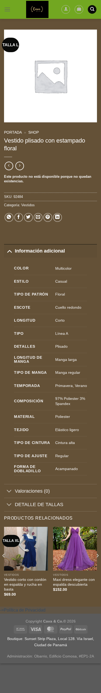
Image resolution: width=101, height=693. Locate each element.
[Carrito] (79, 9)
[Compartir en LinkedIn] (57, 217)
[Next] (97, 566)
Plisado (61, 346)
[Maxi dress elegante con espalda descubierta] (75, 549)
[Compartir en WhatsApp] (9, 217)
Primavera (64, 385)
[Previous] (3, 566)
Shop (33, 132)
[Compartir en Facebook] (18, 217)
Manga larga (66, 359)
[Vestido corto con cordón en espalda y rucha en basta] (26, 549)
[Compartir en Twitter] (28, 217)
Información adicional (40, 251)
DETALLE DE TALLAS (39, 504)
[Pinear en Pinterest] (47, 217)
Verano (81, 385)
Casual (61, 281)
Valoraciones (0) (32, 491)
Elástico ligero (67, 430)
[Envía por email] (38, 217)
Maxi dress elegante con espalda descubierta (74, 582)
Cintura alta (65, 442)
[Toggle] (9, 251)
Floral (60, 294)
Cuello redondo (68, 307)
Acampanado (66, 469)
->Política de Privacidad (23, 610)
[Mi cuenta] (65, 9)
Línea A (61, 333)
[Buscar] (92, 9)
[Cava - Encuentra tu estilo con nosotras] (37, 9)
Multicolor (63, 268)
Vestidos (28, 205)
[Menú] (7, 9)
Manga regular (67, 372)
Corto (60, 320)
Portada (13, 132)
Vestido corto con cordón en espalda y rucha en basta (25, 584)
